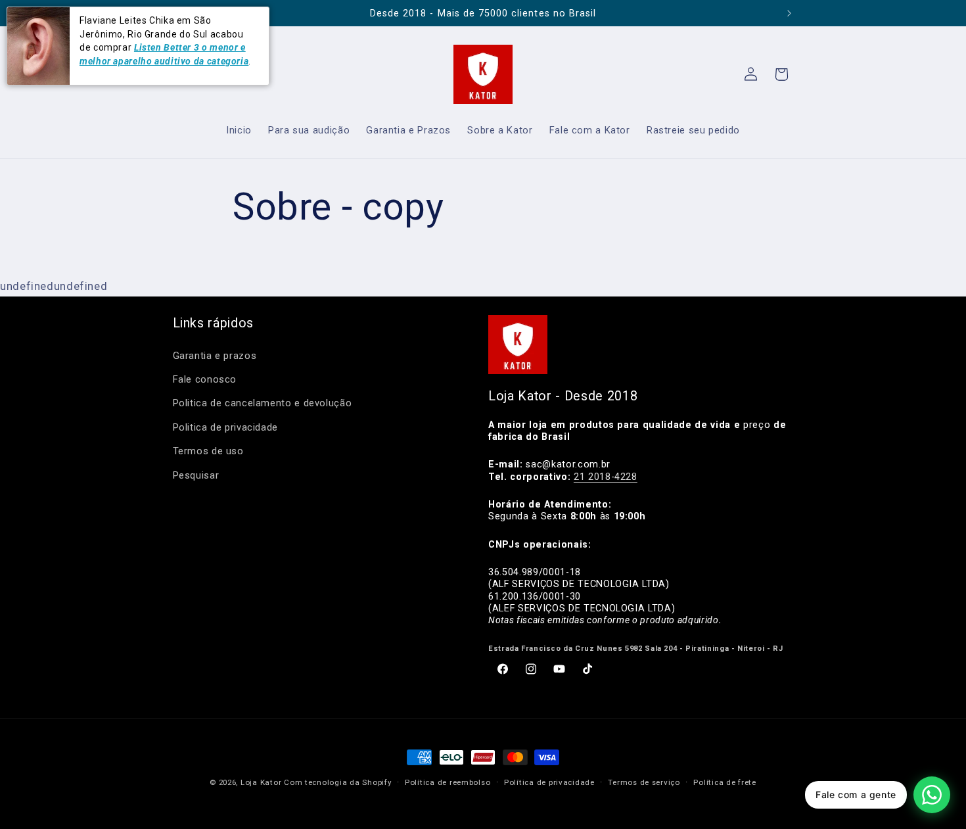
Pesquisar (196, 475)
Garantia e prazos (215, 356)
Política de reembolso (447, 782)
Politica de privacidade (226, 427)
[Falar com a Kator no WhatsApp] (931, 794)
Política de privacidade (549, 782)
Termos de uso (208, 451)
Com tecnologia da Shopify (337, 782)
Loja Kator (261, 782)
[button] (781, 74)
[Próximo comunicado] (789, 13)
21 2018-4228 (605, 476)
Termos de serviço (644, 782)
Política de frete (724, 782)
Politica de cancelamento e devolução (262, 403)
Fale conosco (205, 379)
